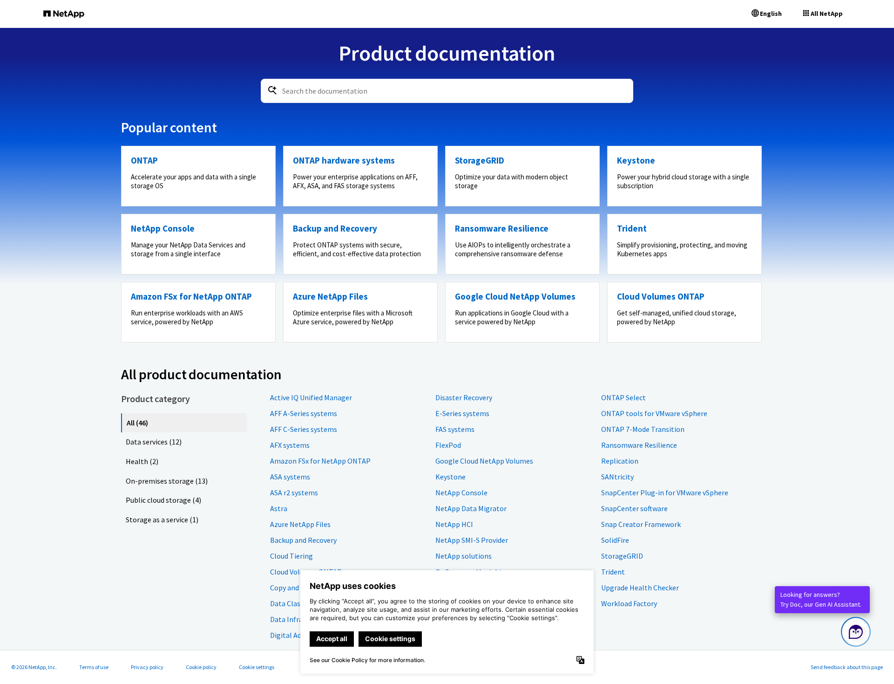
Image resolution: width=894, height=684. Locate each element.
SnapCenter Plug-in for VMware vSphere (664, 492)
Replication (619, 460)
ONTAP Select (623, 397)
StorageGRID (622, 556)
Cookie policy (201, 666)
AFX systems (290, 445)
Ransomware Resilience (639, 445)
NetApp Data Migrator (471, 508)
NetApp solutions (463, 556)
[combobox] (447, 91)
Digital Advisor (293, 635)
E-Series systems (462, 413)
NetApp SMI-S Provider (471, 540)
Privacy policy (147, 666)
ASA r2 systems (294, 492)
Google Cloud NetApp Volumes (484, 460)
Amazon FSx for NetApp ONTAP (320, 460)
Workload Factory (629, 603)
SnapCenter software (634, 508)
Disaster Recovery (463, 397)
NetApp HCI (454, 524)
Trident (613, 571)
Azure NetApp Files (300, 524)
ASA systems (290, 476)
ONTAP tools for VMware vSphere (654, 413)
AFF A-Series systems (303, 413)
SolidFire (615, 540)
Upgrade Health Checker (640, 587)
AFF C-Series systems (303, 429)
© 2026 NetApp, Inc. (34, 666)
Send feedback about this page (847, 666)
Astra (278, 508)
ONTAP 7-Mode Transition (642, 429)
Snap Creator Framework (641, 524)
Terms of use (93, 666)
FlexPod (448, 445)
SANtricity (617, 476)
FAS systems (454, 429)
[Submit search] (272, 90)
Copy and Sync (292, 587)
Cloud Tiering (291, 556)
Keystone (450, 476)
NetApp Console (461, 492)
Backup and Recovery (303, 540)
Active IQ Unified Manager (311, 397)
